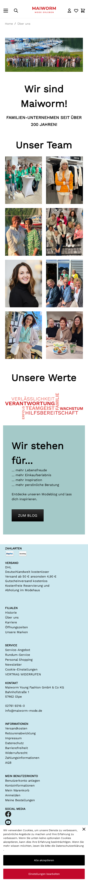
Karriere (11, 622)
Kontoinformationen (20, 785)
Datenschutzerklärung (70, 845)
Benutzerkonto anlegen (22, 780)
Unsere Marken (16, 632)
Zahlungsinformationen (22, 758)
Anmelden (12, 795)
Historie (11, 612)
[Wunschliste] (76, 10)
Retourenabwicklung (20, 733)
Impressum (13, 738)
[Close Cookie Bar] (83, 829)
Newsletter (13, 664)
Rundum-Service (17, 655)
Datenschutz (14, 743)
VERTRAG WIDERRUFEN (23, 674)
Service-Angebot (17, 650)
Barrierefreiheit (16, 748)
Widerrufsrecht (16, 753)
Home (9, 23)
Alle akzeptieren (44, 860)
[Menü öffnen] (6, 10)
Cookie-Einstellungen (21, 669)
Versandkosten (16, 728)
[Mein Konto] (69, 10)
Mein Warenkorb (17, 790)
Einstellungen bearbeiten (44, 873)
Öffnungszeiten (16, 627)
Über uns (23, 23)
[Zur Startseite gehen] (44, 10)
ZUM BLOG (27, 515)
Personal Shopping (19, 660)
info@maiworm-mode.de (23, 711)
